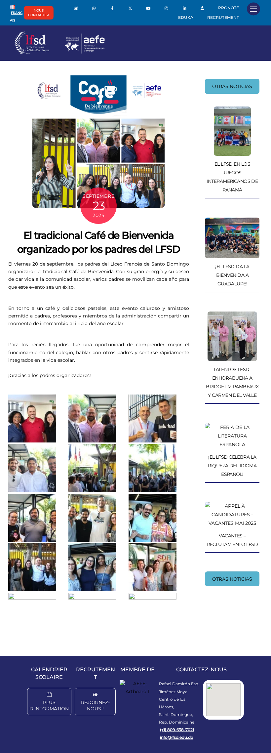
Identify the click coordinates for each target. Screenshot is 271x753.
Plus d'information (49, 705)
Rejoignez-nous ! (95, 705)
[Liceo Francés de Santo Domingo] (60, 52)
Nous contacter (38, 12)
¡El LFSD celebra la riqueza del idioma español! (232, 465)
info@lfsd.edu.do (176, 737)
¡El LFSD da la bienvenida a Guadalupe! (232, 275)
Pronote (228, 7)
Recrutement (223, 17)
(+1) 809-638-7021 (177, 729)
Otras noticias (232, 86)
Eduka (185, 17)
